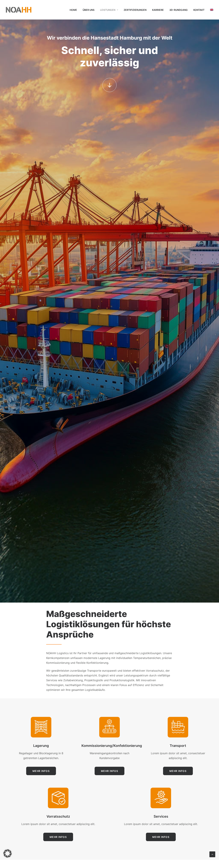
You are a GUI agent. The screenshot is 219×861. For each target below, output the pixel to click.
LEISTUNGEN (107, 9)
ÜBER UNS (88, 9)
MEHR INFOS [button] (41, 770)
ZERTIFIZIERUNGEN (135, 9)
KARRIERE (158, 9)
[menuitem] (74, 10)
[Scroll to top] (212, 854)
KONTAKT (198, 9)
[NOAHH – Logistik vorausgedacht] (18, 10)
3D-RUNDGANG (178, 9)
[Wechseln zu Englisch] (210, 10)
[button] (109, 85)
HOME (73, 9)
